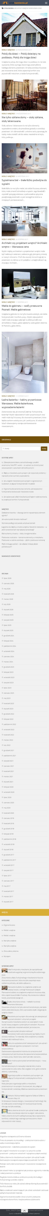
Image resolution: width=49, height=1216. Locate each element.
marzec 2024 (8, 662)
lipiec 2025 (7, 625)
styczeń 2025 (8, 630)
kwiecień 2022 (9, 735)
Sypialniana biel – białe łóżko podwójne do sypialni (17, 1147)
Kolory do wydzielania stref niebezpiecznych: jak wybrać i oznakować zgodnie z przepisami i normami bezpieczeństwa (24, 1046)
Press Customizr (35, 1213)
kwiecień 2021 (9, 771)
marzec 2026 (8, 599)
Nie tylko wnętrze (10, 941)
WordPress (18, 1213)
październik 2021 (10, 756)
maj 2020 (7, 808)
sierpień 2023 (8, 683)
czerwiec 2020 (9, 803)
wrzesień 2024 (9, 651)
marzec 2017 (8, 896)
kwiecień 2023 (9, 703)
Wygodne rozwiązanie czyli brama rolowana (15, 1136)
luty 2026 (7, 604)
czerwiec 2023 (9, 693)
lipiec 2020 (7, 797)
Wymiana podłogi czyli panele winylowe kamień (18, 523)
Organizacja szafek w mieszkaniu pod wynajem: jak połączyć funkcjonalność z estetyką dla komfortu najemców (22, 1078)
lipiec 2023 (7, 688)
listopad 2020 (8, 787)
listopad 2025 (8, 615)
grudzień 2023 (9, 667)
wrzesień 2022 (9, 730)
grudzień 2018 (9, 829)
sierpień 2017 (8, 870)
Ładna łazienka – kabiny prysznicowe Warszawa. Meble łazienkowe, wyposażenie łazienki (21, 403)
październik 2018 (10, 839)
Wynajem (7, 956)
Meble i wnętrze (8, 50)
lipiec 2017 (7, 876)
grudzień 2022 (9, 714)
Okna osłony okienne (11, 951)
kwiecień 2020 (9, 813)
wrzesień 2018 (9, 844)
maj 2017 (7, 886)
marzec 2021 (8, 777)
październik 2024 (10, 646)
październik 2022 (10, 724)
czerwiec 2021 (9, 766)
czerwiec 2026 (9, 583)
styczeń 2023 (8, 709)
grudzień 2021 (9, 750)
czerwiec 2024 (9, 657)
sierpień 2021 (8, 761)
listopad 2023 (8, 672)
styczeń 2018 (8, 850)
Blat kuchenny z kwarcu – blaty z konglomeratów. (19, 534)
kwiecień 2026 (9, 594)
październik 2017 (10, 860)
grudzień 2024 (9, 636)
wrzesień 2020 (9, 792)
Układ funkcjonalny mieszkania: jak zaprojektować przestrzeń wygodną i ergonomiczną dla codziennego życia (23, 972)
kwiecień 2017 (9, 891)
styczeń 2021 (8, 782)
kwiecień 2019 (9, 823)
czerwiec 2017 (9, 881)
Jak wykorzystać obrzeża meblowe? (14, 519)
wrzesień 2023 (9, 677)
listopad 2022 (8, 719)
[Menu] (46, 3)
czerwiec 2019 (9, 818)
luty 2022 (7, 745)
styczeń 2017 (8, 902)
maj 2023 (7, 698)
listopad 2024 (8, 641)
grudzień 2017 (9, 855)
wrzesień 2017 (9, 865)
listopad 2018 (8, 834)
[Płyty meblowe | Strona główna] (19, 3)
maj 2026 (7, 589)
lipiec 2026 (7, 578)
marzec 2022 (8, 740)
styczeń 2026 (8, 610)
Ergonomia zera (9, 925)
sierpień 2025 (8, 620)
